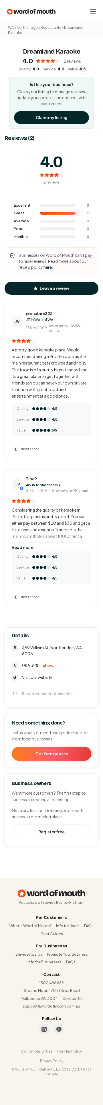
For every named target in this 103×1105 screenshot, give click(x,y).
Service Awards (28, 954)
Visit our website (37, 677)
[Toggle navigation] (93, 11)
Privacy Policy (51, 1061)
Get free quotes (51, 753)
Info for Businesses (44, 962)
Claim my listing (52, 117)
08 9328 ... (38, 665)
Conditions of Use (37, 1051)
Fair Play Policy (69, 1051)
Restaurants (51, 27)
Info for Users (68, 925)
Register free (51, 831)
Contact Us (72, 998)
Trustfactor (29, 449)
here (47, 267)
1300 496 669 (51, 982)
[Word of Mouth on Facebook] (59, 1029)
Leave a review (54, 288)
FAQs (89, 925)
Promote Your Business (67, 954)
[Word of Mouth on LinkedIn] (44, 1029)
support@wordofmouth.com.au (51, 1006)
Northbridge (27, 27)
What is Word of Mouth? (30, 925)
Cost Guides (51, 933)
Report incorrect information (47, 693)
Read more (22, 547)
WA (11, 27)
